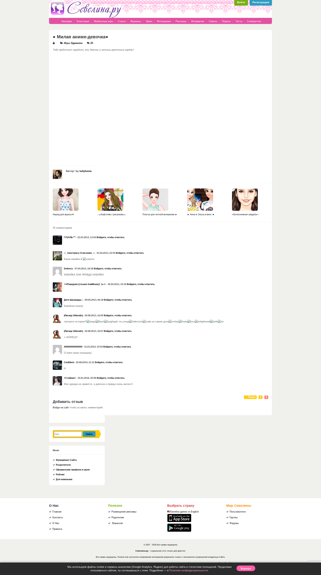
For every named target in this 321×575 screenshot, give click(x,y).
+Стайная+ (70, 378)
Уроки (149, 21)
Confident (69, 362)
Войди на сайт (61, 407)
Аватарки (66, 21)
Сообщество (254, 21)
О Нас (55, 523)
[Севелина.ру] (86, 17)
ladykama (86, 170)
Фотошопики (164, 21)
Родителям (117, 517)
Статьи (122, 21)
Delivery (68, 268)
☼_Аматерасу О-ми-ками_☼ (79, 253)
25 (91, 43)
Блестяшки (83, 21)
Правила (57, 529)
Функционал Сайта (66, 460)
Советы (213, 21)
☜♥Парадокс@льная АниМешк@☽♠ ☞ (85, 284)
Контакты (57, 517)
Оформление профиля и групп (73, 469)
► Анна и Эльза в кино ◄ (200, 214)
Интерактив (197, 21)
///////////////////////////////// (73, 346)
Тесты (239, 21)
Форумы (234, 523)
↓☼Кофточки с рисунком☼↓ (112, 214)
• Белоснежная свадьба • (245, 214)
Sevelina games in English (184, 511)
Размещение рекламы (123, 511)
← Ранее (250, 397)
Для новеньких (64, 479)
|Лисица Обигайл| (73, 315)
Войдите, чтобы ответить (110, 237)
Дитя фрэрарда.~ (73, 300)
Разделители (63, 465)
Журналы (135, 21)
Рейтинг (60, 474)
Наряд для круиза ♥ (63, 214)
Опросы (226, 21)
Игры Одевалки (73, 43)
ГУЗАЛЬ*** (70, 237)
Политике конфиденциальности (188, 570)
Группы (234, 517)
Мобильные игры (103, 21)
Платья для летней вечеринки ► (159, 214)
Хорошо (246, 568)
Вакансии (117, 523)
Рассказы (181, 21)
